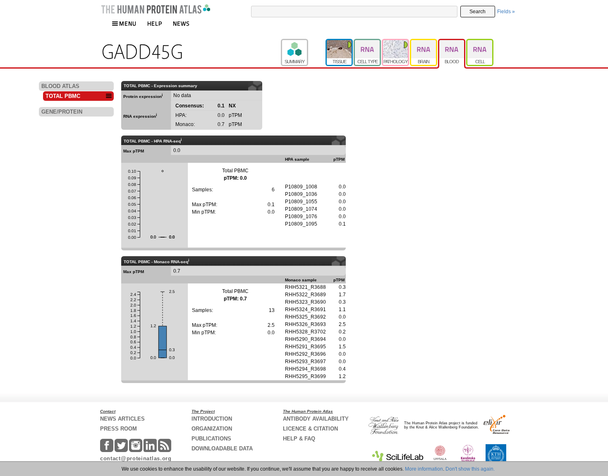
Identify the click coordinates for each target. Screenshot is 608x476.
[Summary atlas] (303, 42)
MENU (127, 23)
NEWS (181, 23)
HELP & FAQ (299, 439)
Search (477, 11)
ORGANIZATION (211, 429)
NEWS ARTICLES (122, 419)
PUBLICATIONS (211, 439)
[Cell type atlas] (368, 42)
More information (424, 469)
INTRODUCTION (211, 419)
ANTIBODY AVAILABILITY (316, 419)
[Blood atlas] (452, 42)
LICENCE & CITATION (310, 429)
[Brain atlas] (424, 42)
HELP (154, 23)
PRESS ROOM (118, 429)
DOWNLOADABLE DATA (222, 448)
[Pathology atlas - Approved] (396, 42)
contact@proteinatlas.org (136, 458)
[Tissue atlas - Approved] (340, 42)
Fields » (506, 11)
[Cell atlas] (479, 42)
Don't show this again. (470, 469)
